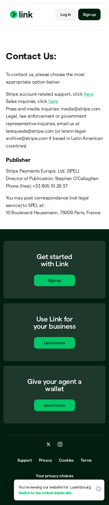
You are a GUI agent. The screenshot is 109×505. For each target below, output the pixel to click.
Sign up (89, 14)
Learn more (54, 343)
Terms (86, 460)
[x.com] (49, 444)
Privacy (45, 460)
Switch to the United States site (45, 493)
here (88, 94)
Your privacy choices (54, 476)
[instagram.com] (60, 444)
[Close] (97, 490)
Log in (65, 14)
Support (24, 460)
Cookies (66, 460)
